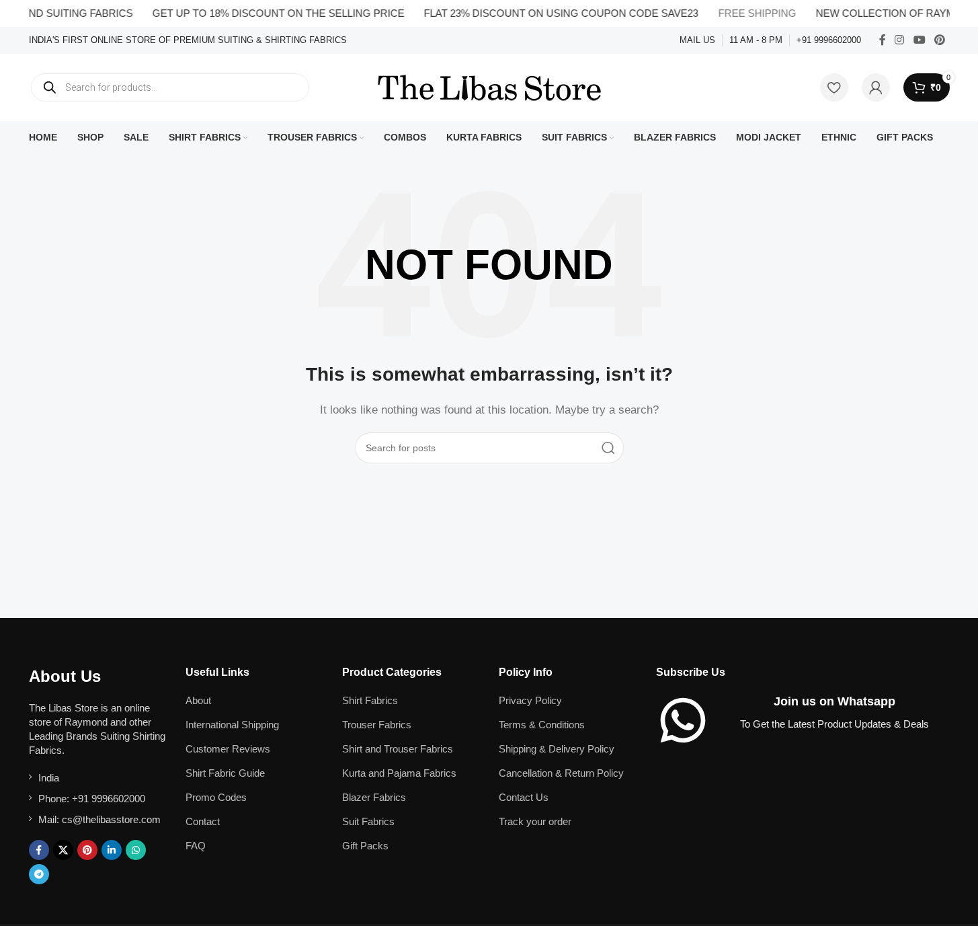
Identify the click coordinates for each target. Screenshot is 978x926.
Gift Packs (365, 845)
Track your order (535, 821)
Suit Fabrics (368, 821)
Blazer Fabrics (374, 797)
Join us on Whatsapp (834, 701)
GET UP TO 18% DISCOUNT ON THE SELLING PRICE (268, 13)
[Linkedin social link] (111, 850)
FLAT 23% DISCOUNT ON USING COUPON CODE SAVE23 (551, 13)
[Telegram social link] (39, 874)
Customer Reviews (228, 749)
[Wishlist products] (834, 87)
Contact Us (523, 797)
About (198, 700)
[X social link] (63, 850)
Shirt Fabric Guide (225, 773)
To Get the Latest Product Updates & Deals (834, 724)
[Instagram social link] (900, 40)
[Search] (608, 447)
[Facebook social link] (882, 40)
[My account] (876, 87)
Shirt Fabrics (370, 700)
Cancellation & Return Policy (561, 773)
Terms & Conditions (542, 724)
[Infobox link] (188, 40)
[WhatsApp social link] (136, 850)
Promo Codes (216, 797)
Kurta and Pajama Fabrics (399, 773)
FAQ (196, 845)
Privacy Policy (530, 700)
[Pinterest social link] (939, 40)
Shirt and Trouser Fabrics (397, 749)
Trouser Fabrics (376, 724)
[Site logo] (489, 86)
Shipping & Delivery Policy (556, 749)
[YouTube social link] (919, 40)
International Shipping (232, 724)
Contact (203, 821)
